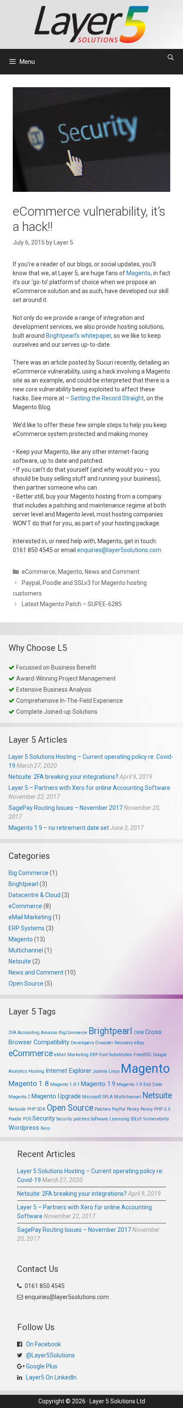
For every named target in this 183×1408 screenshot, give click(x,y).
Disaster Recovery (114, 1043)
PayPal (119, 1109)
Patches (102, 1109)
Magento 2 (19, 1097)
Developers (82, 1043)
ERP (94, 1054)
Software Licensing (110, 1119)
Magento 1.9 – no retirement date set (59, 827)
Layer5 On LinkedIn (51, 1377)
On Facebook (43, 1344)
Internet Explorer (69, 1071)
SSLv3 (136, 1119)
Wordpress (24, 1128)
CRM (139, 1032)
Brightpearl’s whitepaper (78, 335)
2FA (12, 1032)
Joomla (100, 1071)
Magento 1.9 (98, 1084)
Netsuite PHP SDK (27, 1109)
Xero (45, 1128)
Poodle (15, 1119)
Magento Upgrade (56, 1096)
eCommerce (38, 571)
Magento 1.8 (29, 1083)
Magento (138, 273)
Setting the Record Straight (107, 398)
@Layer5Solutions (50, 1355)
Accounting (28, 1032)
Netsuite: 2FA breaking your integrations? (63, 776)
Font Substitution (115, 1054)
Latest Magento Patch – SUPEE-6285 (72, 604)
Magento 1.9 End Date (139, 1084)
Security (43, 1118)
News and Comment (112, 571)
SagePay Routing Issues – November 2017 (66, 807)
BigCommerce (73, 1032)
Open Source (26, 983)
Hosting (36, 1071)
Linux (114, 1071)
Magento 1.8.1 (65, 1084)
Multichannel (26, 950)
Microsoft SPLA (97, 1097)
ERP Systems (27, 928)
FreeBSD (143, 1054)
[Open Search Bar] (170, 57)
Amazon (49, 1032)
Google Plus (41, 1366)
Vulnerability (156, 1119)
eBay (139, 1043)
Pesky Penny (140, 1109)
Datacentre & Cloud (34, 895)
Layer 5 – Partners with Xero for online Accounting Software (89, 787)
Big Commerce (29, 872)
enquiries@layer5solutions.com (119, 550)
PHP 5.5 (162, 1109)
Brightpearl (23, 884)
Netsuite (20, 961)
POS (27, 1119)
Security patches (72, 1119)
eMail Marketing (30, 917)
